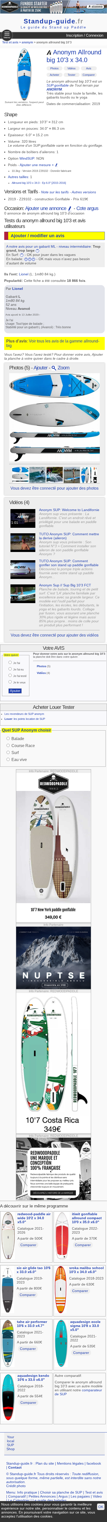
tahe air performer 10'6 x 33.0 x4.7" (32, 1324)
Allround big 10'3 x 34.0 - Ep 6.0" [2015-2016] (39, 182)
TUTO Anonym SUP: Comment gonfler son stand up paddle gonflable (69, 563)
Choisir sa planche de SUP (61, 1492)
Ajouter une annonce (46, 208)
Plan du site (45, 1463)
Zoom (62, 367)
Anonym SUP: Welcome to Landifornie (69, 510)
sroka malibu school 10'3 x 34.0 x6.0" (86, 1270)
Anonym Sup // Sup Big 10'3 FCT (65, 585)
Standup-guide (53, 21)
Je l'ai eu (18, 669)
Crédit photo (16, 1486)
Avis (88, 68)
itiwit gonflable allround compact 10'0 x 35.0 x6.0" (87, 1218)
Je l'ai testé (20, 675)
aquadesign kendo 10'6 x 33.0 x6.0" (33, 1378)
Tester (71, 74)
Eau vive (19, 760)
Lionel (23, 274)
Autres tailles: (18, 177)
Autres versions (84, 192)
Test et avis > (12, 42)
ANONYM (54, 89)
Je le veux (19, 682)
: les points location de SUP (24, 718)
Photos (54, 68)
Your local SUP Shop (10, 1443)
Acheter (54, 74)
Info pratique (27, 1492)
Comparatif (17, 1496)
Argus (63, 1496)
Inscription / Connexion (84, 35)
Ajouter (41, 367)
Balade (17, 739)
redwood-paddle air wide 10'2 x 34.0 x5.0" (34, 1218)
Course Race (23, 746)
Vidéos (71, 68)
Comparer (89, 74)
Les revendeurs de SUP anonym (24, 713)
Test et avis (94, 1492)
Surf (15, 753)
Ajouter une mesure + (37, 165)
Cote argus (87, 208)
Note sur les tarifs (55, 192)
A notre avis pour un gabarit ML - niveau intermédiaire (48, 246)
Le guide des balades (49, 1500)
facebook (94, 1463)
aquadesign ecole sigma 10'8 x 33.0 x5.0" (85, 1326)
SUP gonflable (58, 85)
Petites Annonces (42, 1496)
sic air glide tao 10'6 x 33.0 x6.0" (34, 1270)
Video (97, 1496)
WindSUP (26, 158)
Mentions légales (70, 1463)
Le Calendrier (19, 1500)
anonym (27, 42)
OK (100, 1507)
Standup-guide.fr (19, 1463)
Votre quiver (11, 654)
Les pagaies (80, 1496)
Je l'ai (16, 662)
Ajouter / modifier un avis (37, 235)
